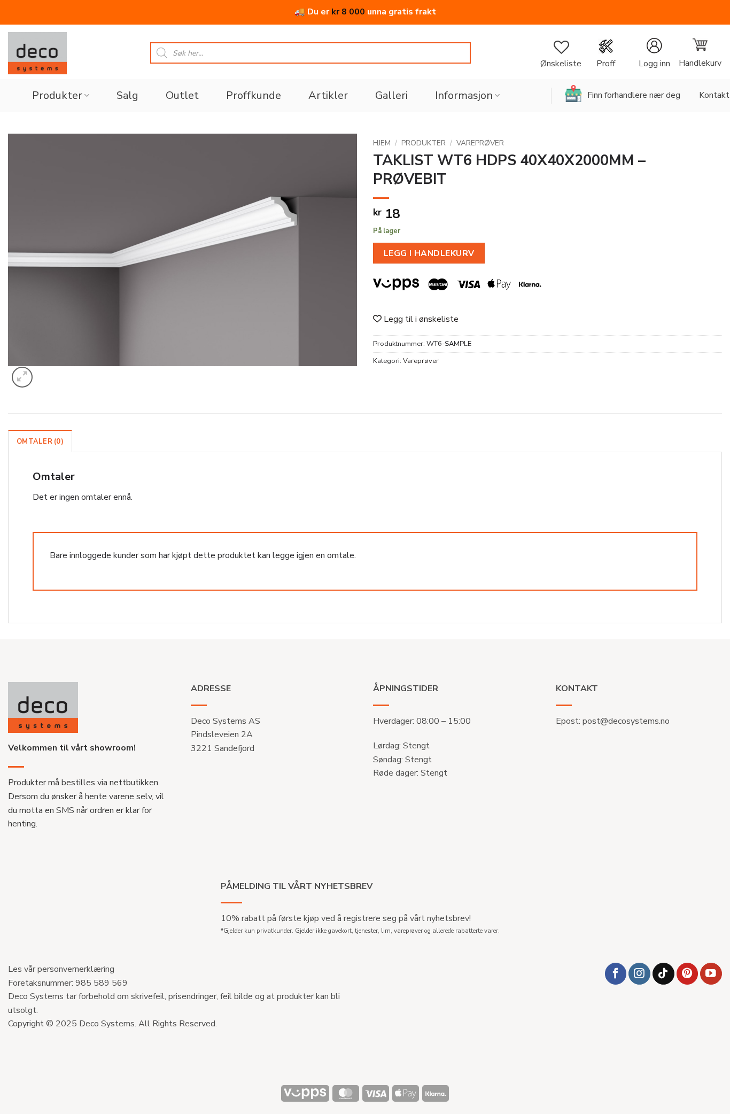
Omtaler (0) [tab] (40, 441)
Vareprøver (480, 143)
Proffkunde (253, 95)
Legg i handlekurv (429, 253)
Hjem (382, 143)
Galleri (391, 95)
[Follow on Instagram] (639, 974)
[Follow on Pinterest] (687, 974)
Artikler (328, 95)
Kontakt (714, 95)
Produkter (57, 95)
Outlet (182, 95)
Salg (127, 95)
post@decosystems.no (626, 721)
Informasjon (464, 95)
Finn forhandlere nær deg (633, 95)
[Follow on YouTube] (711, 974)
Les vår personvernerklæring (61, 969)
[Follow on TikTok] (663, 974)
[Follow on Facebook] (616, 974)
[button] (654, 53)
